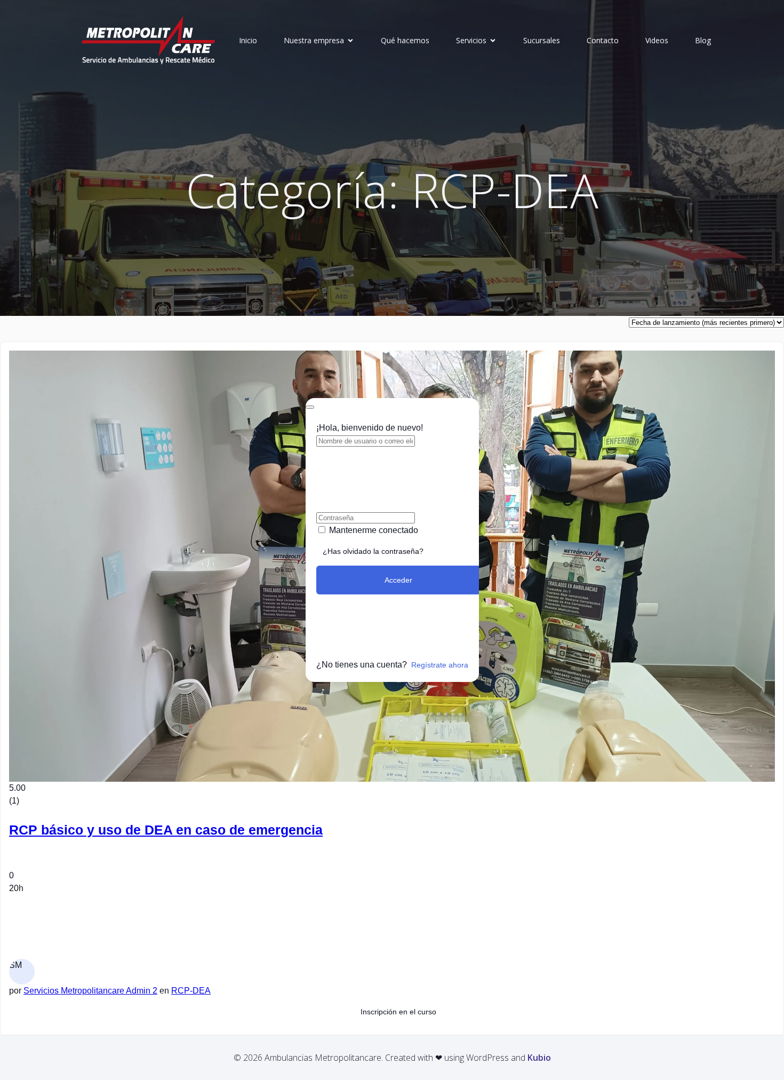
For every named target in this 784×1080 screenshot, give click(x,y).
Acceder (398, 580)
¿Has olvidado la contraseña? (373, 551)
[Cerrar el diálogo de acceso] (310, 407)
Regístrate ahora (439, 665)
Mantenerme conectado (373, 530)
